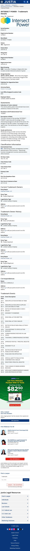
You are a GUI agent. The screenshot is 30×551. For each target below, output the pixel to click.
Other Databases (7, 517)
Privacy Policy (15, 545)
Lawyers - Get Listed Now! (15, 484)
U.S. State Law (6, 513)
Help (15, 540)
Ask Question (15, 420)
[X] (20, 529)
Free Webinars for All (7, 427)
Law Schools (5, 507)
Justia (2, 5)
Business (4, 503)
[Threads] (16, 529)
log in (5, 206)
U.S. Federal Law (7, 510)
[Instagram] (14, 529)
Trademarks (7, 5)
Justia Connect (15, 532)
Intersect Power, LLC (6, 191)
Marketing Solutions (8, 520)
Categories (14, 5)
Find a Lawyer (5, 473)
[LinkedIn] (8, 529)
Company (15, 538)
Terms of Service (15, 543)
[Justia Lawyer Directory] (22, 529)
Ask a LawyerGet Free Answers (6, 412)
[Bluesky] (18, 529)
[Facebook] (12, 529)
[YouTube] (10, 529)
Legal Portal (15, 535)
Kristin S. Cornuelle (6, 89)
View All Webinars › (15, 459)
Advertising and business (6, 6)
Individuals (5, 500)
